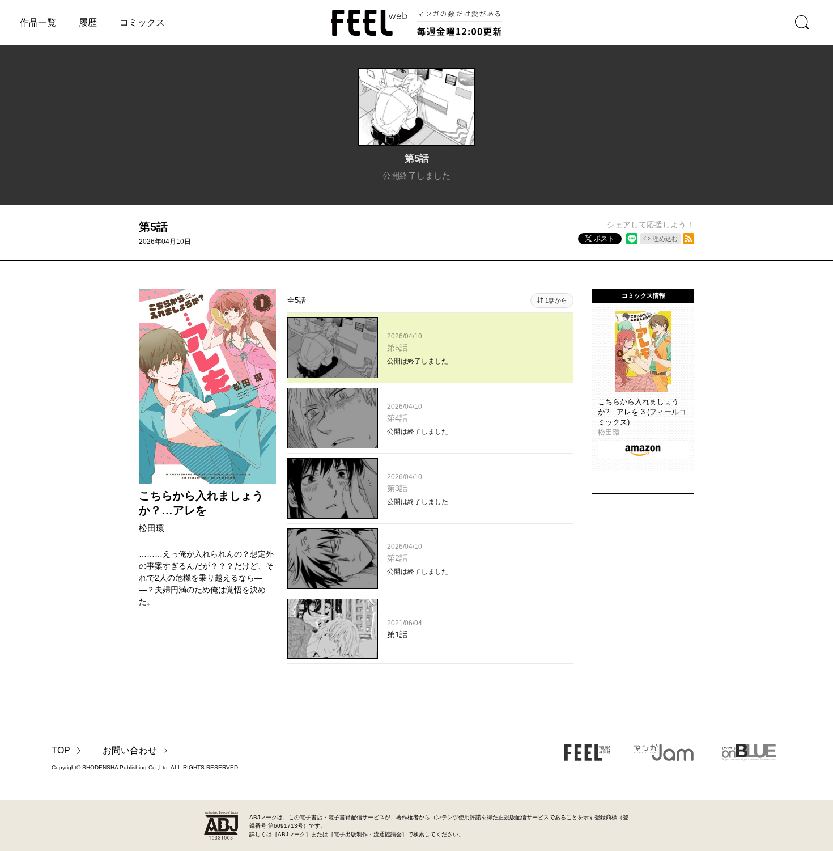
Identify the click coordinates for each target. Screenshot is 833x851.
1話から (556, 300)
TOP (61, 750)
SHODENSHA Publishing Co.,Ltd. (125, 767)
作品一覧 (38, 22)
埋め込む (665, 238)
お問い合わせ (130, 750)
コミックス (142, 22)
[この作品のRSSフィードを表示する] (688, 238)
